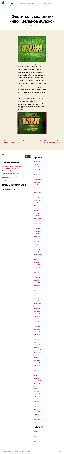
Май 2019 (36, 246)
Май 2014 (36, 373)
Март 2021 (36, 215)
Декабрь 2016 (37, 306)
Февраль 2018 (37, 275)
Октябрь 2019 (37, 236)
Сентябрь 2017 (37, 288)
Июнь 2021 (36, 208)
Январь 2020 (37, 231)
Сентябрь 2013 (37, 393)
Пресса (33, 3)
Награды (38, 3)
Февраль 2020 (37, 228)
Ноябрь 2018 (37, 262)
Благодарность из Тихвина (9, 180)
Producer (30, 25)
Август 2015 (37, 334)
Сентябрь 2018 (37, 267)
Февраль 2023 (37, 179)
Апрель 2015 (37, 344)
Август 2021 (37, 203)
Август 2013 (37, 396)
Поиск (3, 154)
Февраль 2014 (37, 380)
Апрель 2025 (37, 161)
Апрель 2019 (37, 249)
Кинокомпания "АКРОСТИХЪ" (11, 451)
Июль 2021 (36, 205)
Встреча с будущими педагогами (10, 173)
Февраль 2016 (37, 326)
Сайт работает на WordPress (25, 451)
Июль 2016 (36, 319)
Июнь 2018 (36, 272)
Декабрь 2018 (37, 259)
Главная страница (23, 3)
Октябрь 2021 (37, 197)
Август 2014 (37, 365)
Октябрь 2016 (37, 311)
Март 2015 (36, 347)
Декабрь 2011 (37, 414)
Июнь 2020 (36, 226)
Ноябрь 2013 (37, 388)
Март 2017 (36, 301)
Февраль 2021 (37, 218)
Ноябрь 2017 (37, 282)
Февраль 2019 (37, 254)
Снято (29, 3)
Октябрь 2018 (37, 264)
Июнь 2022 (36, 184)
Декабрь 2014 (37, 355)
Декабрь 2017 (37, 280)
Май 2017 (36, 295)
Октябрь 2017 (37, 285)
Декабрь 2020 (37, 221)
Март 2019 (36, 252)
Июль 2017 (36, 293)
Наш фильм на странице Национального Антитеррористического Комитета (12, 167)
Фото (42, 3)
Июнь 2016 (36, 321)
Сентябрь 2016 (37, 313)
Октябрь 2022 (37, 182)
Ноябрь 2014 (37, 357)
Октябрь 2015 (37, 329)
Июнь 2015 (36, 339)
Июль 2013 (36, 399)
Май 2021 (36, 210)
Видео (45, 3)
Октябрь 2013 (37, 391)
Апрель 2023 (37, 177)
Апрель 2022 (37, 187)
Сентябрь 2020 (37, 223)
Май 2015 (36, 342)
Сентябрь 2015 (37, 331)
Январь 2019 (37, 257)
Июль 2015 (36, 337)
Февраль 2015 (37, 350)
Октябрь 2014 (37, 360)
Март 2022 (36, 190)
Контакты (50, 3)
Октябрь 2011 (37, 419)
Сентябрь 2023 (37, 174)
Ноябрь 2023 (37, 169)
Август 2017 (37, 290)
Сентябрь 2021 (37, 200)
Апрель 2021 (37, 213)
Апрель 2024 (37, 166)
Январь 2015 (37, 352)
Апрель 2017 (37, 298)
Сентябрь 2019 (37, 239)
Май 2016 (36, 324)
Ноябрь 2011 (37, 417)
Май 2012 (36, 409)
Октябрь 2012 (37, 404)
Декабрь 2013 (37, 386)
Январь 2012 (37, 411)
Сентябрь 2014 (37, 362)
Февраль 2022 (37, 192)
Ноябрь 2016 (37, 308)
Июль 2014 (36, 368)
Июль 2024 (36, 164)
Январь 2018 (37, 277)
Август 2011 (37, 422)
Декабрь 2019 (37, 233)
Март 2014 (36, 378)
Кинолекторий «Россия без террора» (11, 170)
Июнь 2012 (36, 406)
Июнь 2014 (36, 370)
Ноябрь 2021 (37, 195)
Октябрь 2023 (37, 172)
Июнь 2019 (36, 244)
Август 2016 (37, 316)
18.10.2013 (37, 25)
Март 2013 (36, 401)
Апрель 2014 (37, 375)
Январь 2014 (37, 383)
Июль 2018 (36, 270)
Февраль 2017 (37, 303)
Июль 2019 (36, 241)
